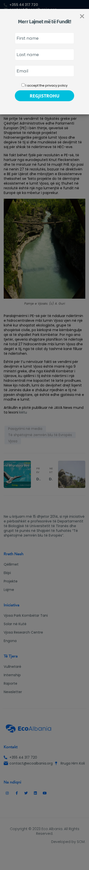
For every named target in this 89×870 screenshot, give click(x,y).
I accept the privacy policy (46, 85)
